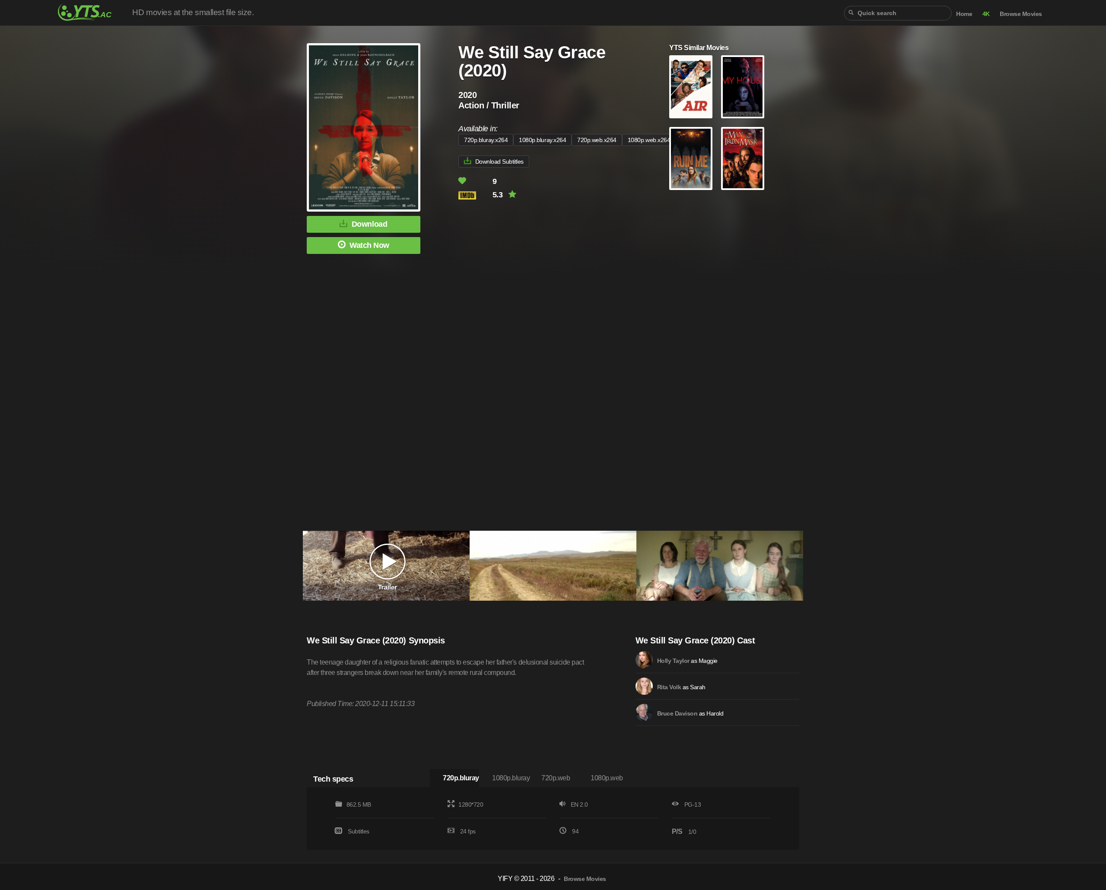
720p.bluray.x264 (486, 139)
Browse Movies (1021, 14)
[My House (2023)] (742, 86)
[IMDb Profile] (644, 659)
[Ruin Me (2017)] (690, 158)
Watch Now (369, 245)
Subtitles (358, 831)
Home (964, 14)
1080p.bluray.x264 (542, 139)
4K (986, 14)
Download (369, 224)
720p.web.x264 (597, 139)
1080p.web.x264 (649, 139)
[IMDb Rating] (474, 195)
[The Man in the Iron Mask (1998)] (742, 158)
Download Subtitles (499, 161)
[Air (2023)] (690, 86)
